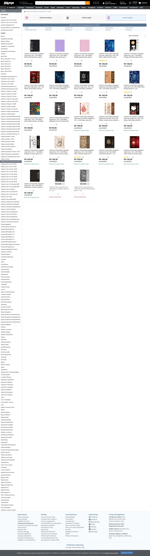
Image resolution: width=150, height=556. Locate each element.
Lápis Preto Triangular (6, 394)
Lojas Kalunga (22, 519)
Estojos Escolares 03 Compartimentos (10, 319)
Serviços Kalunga (23, 532)
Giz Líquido (4, 359)
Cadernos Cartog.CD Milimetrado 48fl (10, 116)
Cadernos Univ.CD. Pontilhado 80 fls (10, 219)
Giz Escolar (3, 357)
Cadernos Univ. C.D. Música (8, 189)
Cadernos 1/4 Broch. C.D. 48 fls (8, 91)
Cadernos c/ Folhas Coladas (8, 114)
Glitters (3, 362)
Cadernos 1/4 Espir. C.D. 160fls (8, 104)
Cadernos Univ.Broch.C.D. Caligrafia (10, 204)
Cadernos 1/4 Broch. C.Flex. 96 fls (9, 101)
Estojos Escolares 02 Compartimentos (10, 317)
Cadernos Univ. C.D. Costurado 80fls (10, 184)
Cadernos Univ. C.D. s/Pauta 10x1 (9, 194)
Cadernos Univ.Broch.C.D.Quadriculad (10, 206)
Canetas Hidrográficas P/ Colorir (9, 249)
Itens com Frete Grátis (72, 525)
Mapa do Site (22, 529)
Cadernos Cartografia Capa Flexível (10, 131)
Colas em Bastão (5, 272)
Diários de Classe (5, 299)
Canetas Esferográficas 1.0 (7, 234)
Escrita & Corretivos (6, 307)
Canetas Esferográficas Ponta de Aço (10, 244)
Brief (27, 28)
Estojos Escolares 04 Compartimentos (10, 322)
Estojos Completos (6, 312)
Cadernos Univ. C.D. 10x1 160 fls (9, 22)
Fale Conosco (22, 527)
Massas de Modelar (6, 420)
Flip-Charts (4, 339)
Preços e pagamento (48, 521)
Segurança (44, 529)
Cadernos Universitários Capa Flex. (10, 222)
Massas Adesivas (5, 412)
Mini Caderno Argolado (7, 425)
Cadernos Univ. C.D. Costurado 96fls (10, 186)
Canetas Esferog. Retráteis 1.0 (8, 226)
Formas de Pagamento (117, 515)
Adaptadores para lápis (7, 39)
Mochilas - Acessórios (6, 432)
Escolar (29, 11)
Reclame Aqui (76, 547)
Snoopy (109, 30)
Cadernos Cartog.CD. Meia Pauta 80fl (10, 121)
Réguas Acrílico (5, 477)
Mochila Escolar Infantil (7, 30)
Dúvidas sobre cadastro (49, 519)
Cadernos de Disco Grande (8, 141)
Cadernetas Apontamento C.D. (9, 86)
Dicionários (4, 304)
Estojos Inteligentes (6, 324)
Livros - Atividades (5, 399)
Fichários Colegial (5, 332)
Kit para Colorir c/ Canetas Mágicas (10, 372)
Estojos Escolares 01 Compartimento (10, 27)
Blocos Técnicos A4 (6, 66)
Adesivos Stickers (5, 41)
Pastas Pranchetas (5, 447)
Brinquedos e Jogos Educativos (9, 76)
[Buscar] (87, 3)
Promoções (69, 519)
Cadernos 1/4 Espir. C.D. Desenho (9, 109)
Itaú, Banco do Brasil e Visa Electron (119, 530)
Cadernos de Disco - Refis (7, 139)
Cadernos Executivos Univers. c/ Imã (10, 151)
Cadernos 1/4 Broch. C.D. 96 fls (8, 96)
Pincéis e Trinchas (5, 452)
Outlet (67, 534)
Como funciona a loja (48, 517)
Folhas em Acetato (6, 342)
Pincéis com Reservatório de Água (9, 450)
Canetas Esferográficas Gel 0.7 (8, 242)
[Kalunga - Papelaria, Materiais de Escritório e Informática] (9, 3)
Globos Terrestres (5, 364)
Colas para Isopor (5, 277)
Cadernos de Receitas (6, 149)
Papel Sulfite (4, 442)
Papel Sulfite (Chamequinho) (8, 445)
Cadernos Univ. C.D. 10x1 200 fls (9, 176)
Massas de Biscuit (5, 415)
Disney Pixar (69, 28)
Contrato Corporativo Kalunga (28, 525)
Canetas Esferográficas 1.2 (7, 237)
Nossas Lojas (96, 2)
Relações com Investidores (26, 540)
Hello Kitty (48, 30)
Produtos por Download (49, 534)
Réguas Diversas (5, 490)
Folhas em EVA (4, 344)
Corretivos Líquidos (6, 294)
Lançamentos (69, 521)
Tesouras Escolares (6, 497)
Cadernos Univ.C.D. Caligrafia (8, 209)
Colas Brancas (4, 264)
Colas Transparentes (6, 282)
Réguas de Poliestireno (7, 485)
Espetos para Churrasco (7, 309)
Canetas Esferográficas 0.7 (7, 229)
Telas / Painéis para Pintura (8, 495)
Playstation (89, 30)
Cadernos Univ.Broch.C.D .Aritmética (10, 201)
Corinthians (49, 28)
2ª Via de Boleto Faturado (49, 538)
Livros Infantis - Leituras (7, 402)
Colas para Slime (5, 279)
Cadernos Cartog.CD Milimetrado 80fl (10, 119)
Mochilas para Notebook (7, 435)
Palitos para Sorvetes (6, 437)
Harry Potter (130, 28)
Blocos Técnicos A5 (6, 69)
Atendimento (96, 3)
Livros (2, 397)
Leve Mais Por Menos (72, 523)
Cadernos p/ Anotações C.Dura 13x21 (10, 156)
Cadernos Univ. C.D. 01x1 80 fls (8, 20)
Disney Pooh (89, 28)
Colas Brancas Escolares (7, 267)
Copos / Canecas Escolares (7, 292)
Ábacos (3, 36)
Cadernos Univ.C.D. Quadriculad (9, 216)
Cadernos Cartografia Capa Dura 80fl (10, 126)
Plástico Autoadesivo (6, 455)
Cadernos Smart (5, 159)
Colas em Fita (4, 274)
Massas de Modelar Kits (7, 422)
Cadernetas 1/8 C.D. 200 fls (7, 81)
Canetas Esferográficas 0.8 (7, 232)
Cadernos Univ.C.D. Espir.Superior (9, 212)
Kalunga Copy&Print (24, 534)
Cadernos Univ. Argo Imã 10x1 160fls (10, 161)
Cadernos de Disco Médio (7, 144)
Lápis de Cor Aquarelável (7, 379)
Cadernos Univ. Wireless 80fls (8, 199)
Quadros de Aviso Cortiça (7, 472)
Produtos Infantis (5, 470)
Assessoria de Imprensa (25, 538)
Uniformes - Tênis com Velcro (8, 510)
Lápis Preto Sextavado (6, 392)
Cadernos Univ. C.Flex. (6, 196)
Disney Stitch (110, 28)
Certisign (69, 547)
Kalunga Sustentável (24, 536)
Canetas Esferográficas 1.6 (7, 239)
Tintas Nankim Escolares (7, 505)
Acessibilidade (70, 517)
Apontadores (4, 49)
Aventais (3, 54)
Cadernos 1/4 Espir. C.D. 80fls (8, 106)
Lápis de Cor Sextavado (7, 384)
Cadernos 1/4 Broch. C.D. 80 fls (8, 94)
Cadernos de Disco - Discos (8, 136)
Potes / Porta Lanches (6, 465)
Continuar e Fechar (126, 553)
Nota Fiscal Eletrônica (48, 532)
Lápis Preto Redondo (6, 389)
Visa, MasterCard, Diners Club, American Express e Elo (117, 519)
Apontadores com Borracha (8, 51)
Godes (2, 367)
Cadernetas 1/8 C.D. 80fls (7, 84)
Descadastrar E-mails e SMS (50, 540)
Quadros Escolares (6, 475)
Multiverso (69, 30)
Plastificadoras (5, 462)
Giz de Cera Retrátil (6, 354)
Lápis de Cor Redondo (6, 382)
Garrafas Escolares (5, 347)
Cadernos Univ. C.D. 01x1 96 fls (8, 166)
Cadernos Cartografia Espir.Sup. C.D (10, 134)
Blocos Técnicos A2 (6, 61)
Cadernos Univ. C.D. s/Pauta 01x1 (9, 191)
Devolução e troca (47, 527)
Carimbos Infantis (5, 254)
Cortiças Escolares (5, 297)
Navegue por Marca (71, 532)
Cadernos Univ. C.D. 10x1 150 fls (9, 171)
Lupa (2, 405)
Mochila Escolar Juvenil (7, 430)
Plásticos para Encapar (6, 457)
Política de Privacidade (48, 536)
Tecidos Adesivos (5, 492)
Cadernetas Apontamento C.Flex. (9, 89)
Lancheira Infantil (5, 374)
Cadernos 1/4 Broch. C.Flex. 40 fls (9, 99)
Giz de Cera (4, 349)
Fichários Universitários (7, 334)
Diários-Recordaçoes (6, 302)
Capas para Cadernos (6, 252)
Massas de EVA (5, 417)
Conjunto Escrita (5, 287)
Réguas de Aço (5, 480)
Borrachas (3, 17)
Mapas (2, 409)
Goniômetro (4, 369)
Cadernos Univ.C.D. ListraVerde (9, 214)
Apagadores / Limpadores (7, 46)
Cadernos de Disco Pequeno (8, 146)
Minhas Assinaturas (71, 536)
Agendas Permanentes (7, 44)
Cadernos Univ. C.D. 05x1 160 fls (9, 169)
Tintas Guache (4, 502)
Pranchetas (4, 467)
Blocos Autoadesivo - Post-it (8, 59)
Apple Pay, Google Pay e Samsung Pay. (120, 536)
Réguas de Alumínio (6, 482)
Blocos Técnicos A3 (6, 64)
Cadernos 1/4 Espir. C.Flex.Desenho (10, 111)
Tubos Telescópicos (6, 507)
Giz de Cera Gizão (5, 352)
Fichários (3, 327)
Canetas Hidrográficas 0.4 (7, 25)
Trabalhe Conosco (24, 521)
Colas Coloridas (5, 269)
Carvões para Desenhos (7, 257)
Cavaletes (3, 259)
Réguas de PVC (5, 487)
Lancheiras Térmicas (6, 377)
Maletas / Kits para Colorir (7, 407)
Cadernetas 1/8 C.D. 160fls (7, 79)
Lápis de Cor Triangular (7, 387)
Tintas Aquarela (5, 500)
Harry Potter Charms (31, 30)
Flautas (3, 337)
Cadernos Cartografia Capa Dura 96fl (10, 129)
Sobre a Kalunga (23, 517)
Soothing (129, 30)
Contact (3, 289)
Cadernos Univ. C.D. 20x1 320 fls (9, 181)
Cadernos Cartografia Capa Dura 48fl (10, 124)
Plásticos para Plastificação (8, 460)
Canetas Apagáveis (6, 224)
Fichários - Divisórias (6, 329)
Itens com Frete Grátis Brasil (74, 527)
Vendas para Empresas (25, 523)
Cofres (2, 262)
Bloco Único (4, 56)
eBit (83, 547)
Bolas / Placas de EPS (6, 71)
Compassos (4, 284)
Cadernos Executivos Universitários (10, 154)
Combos (68, 529)
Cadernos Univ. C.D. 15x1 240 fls (9, 179)
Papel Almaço (4, 440)
